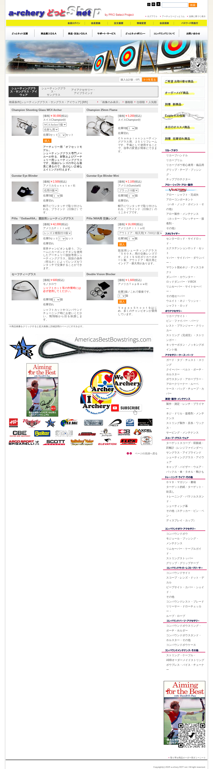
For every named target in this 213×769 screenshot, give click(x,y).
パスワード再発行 (190, 23)
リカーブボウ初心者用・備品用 (185, 164)
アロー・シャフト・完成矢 (182, 194)
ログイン (74, 23)
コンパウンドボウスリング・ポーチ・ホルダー (183, 628)
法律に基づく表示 (197, 16)
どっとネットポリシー (135, 33)
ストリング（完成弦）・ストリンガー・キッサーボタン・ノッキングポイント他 (185, 342)
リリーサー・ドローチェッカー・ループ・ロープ (183, 611)
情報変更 (142, 23)
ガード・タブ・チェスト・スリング (185, 362)
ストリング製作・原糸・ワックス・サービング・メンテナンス (185, 427)
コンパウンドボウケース (181, 644)
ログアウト (152, 16)
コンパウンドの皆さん (164, 33)
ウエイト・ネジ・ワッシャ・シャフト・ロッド (183, 303)
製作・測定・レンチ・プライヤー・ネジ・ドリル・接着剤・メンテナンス (185, 411)
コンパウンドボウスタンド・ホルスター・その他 (183, 638)
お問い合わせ (193, 33)
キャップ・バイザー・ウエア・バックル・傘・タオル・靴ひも (185, 469)
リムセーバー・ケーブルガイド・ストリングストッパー (183, 553)
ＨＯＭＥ (20, 33)
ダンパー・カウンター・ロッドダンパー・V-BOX (181, 279)
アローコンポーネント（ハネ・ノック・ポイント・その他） (185, 204)
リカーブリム (174, 160)
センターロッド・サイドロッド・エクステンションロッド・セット (185, 246)
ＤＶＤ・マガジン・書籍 (181, 482)
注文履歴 (119, 23)
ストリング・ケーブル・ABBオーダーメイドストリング (185, 658)
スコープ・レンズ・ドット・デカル (185, 580)
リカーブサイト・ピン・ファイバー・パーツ (182, 318)
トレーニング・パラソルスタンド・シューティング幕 (185, 501)
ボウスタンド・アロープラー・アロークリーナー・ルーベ (185, 381)
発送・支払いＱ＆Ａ (77, 33)
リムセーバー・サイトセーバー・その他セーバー (183, 291)
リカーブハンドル (177, 155)
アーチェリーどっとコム (173, 16)
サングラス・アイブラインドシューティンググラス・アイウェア (185, 457)
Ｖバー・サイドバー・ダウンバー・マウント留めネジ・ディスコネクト (185, 265)
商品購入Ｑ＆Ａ (49, 33)
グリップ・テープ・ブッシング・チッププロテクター (183, 174)
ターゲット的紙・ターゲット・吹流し (185, 489)
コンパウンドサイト (178, 572)
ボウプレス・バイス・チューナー (185, 667)
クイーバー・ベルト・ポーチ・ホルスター (185, 372)
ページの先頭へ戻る (145, 453)
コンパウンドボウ (177, 533)
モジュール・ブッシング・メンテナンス (182, 541)
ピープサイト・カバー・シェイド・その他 (185, 592)
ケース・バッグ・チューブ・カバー (185, 391)
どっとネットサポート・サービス (106, 33)
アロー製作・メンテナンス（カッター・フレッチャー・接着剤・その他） (185, 221)
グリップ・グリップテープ (182, 563)
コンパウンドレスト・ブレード (185, 601)
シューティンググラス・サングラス (53, 91)
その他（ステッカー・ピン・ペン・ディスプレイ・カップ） (185, 515)
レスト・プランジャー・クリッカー (185, 328)
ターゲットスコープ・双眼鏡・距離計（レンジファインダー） (185, 445)
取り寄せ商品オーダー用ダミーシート (188, 758)
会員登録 (96, 23)
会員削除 (164, 23)
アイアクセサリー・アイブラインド (83, 91)
